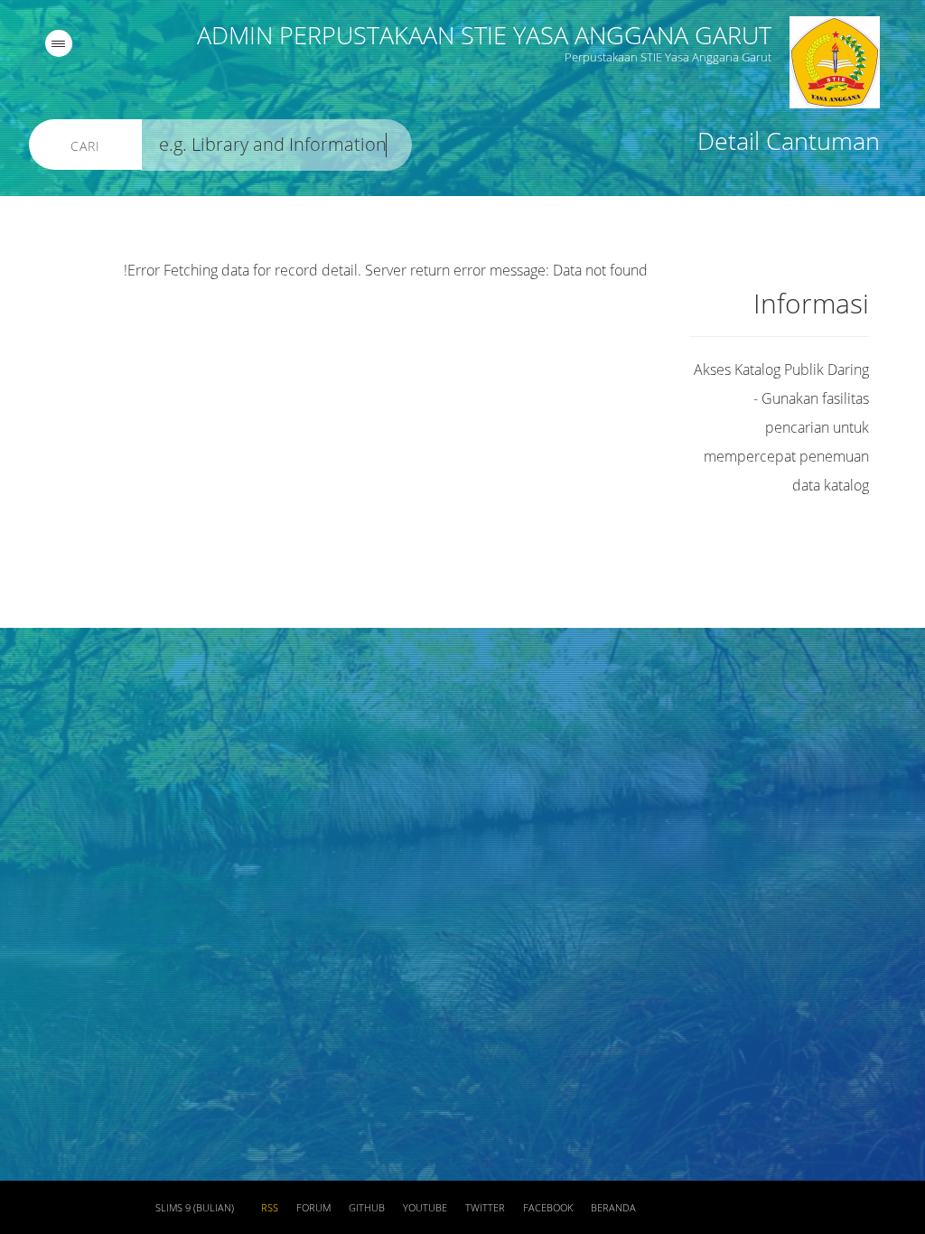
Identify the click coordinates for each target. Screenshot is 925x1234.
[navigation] (58, 43)
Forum (313, 1207)
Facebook (548, 1207)
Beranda (613, 1207)
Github (367, 1207)
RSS (269, 1207)
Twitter (485, 1207)
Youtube (425, 1207)
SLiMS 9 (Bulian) (194, 1207)
